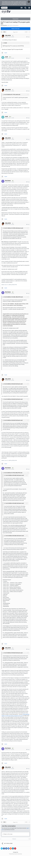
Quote (5, 52)
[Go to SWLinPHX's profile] (2, 36)
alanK (6, 56)
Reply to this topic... (8, 834)
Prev (4, 822)
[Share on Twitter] (2, 848)
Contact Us (15, 852)
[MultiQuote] (2, 53)
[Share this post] (28, 36)
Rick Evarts (8, 180)
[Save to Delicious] (8, 848)
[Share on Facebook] (4, 848)
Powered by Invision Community (15, 853)
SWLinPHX (8, 35)
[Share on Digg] (6, 848)
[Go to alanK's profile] (2, 57)
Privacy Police (15, 18)
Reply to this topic (16, 28)
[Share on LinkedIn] (13, 848)
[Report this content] (26, 36)
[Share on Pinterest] (15, 848)
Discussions (15, 25)
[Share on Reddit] (11, 848)
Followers (14, 838)
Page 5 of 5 (15, 32)
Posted (9, 36)
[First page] (1, 32)
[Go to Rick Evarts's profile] (2, 181)
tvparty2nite (4, 25)
